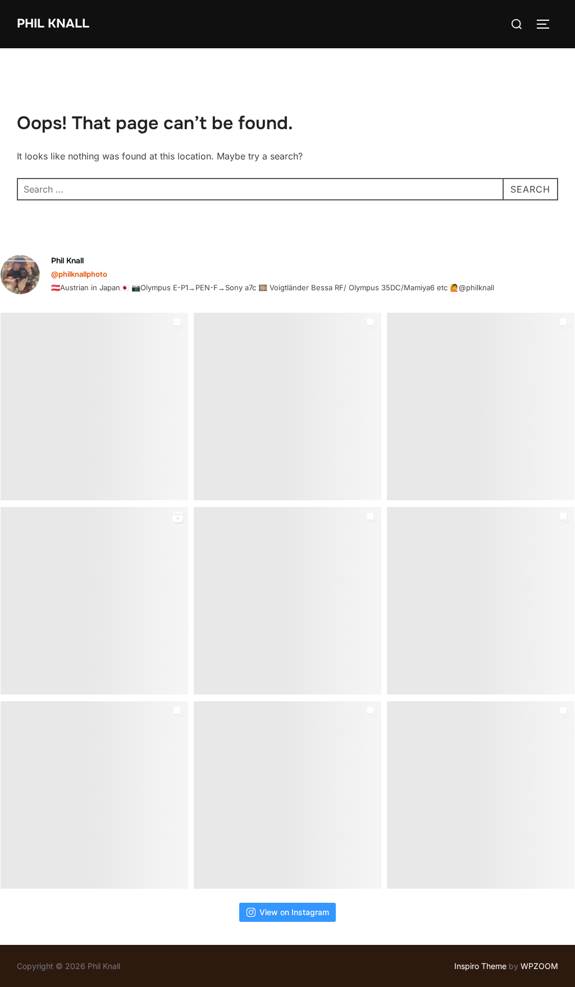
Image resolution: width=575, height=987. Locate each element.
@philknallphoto (79, 273)
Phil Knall (53, 23)
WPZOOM (539, 966)
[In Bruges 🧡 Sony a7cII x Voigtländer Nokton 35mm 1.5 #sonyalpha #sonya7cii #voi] (287, 406)
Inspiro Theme (480, 966)
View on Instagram (294, 912)
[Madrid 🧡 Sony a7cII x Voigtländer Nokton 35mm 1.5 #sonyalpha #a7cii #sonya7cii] (480, 406)
